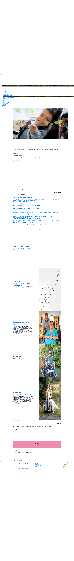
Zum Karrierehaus (6, 103)
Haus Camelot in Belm (7, 93)
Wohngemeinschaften (6, 91)
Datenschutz (37, 464)
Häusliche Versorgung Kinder (8, 90)
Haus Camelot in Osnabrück (7, 95)
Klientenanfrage (2, 83)
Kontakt (3, 106)
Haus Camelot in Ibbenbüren (8, 92)
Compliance (4, 105)
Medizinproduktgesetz (38, 465)
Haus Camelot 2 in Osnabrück (8, 96)
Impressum (36, 463)
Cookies (36, 466)
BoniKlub (4, 104)
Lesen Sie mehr (16, 251)
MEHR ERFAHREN (17, 160)
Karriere (3, 99)
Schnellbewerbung (3, 82)
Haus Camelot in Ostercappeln (8, 94)
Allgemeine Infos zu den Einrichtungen (20, 226)
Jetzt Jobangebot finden (18, 460)
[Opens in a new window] (65, 465)
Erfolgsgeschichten (6, 98)
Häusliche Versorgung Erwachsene (9, 89)
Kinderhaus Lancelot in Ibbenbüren (9, 97)
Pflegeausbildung (6, 102)
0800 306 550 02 (22, 466)
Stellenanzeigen (6, 101)
